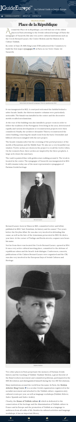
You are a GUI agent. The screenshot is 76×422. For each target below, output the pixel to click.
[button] (10, 419)
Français (72, 2)
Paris (42, 21)
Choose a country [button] (12, 16)
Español (72, 4)
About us (26, 16)
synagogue (28, 49)
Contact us (36, 16)
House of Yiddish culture (28, 401)
